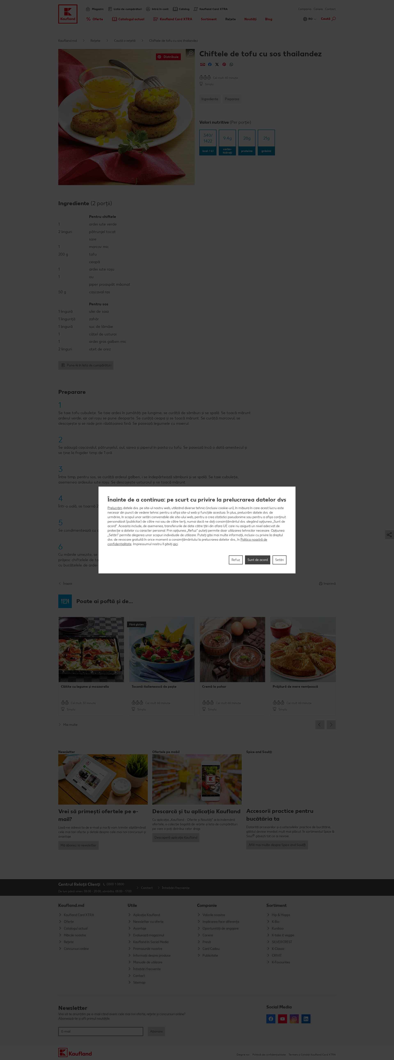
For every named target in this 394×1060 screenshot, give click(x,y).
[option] (91, 666)
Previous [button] (319, 724)
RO (310, 19)
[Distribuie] (202, 64)
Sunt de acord (257, 560)
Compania (304, 9)
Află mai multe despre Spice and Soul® (277, 845)
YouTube (282, 1018)
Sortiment (276, 905)
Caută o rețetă (124, 41)
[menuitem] (94, 19)
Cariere (318, 9)
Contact (330, 9)
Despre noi (243, 1054)
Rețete (95, 41)
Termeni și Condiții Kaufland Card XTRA (312, 1054)
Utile (132, 905)
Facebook (270, 1018)
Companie (207, 905)
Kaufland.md (67, 41)
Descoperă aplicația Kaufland (176, 837)
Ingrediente (210, 99)
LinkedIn (305, 1018)
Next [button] (331, 724)
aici (175, 544)
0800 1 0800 (115, 884)
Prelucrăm (115, 508)
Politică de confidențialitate (269, 1054)
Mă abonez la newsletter (78, 845)
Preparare (232, 99)
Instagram (294, 1018)
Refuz (235, 560)
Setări (279, 560)
